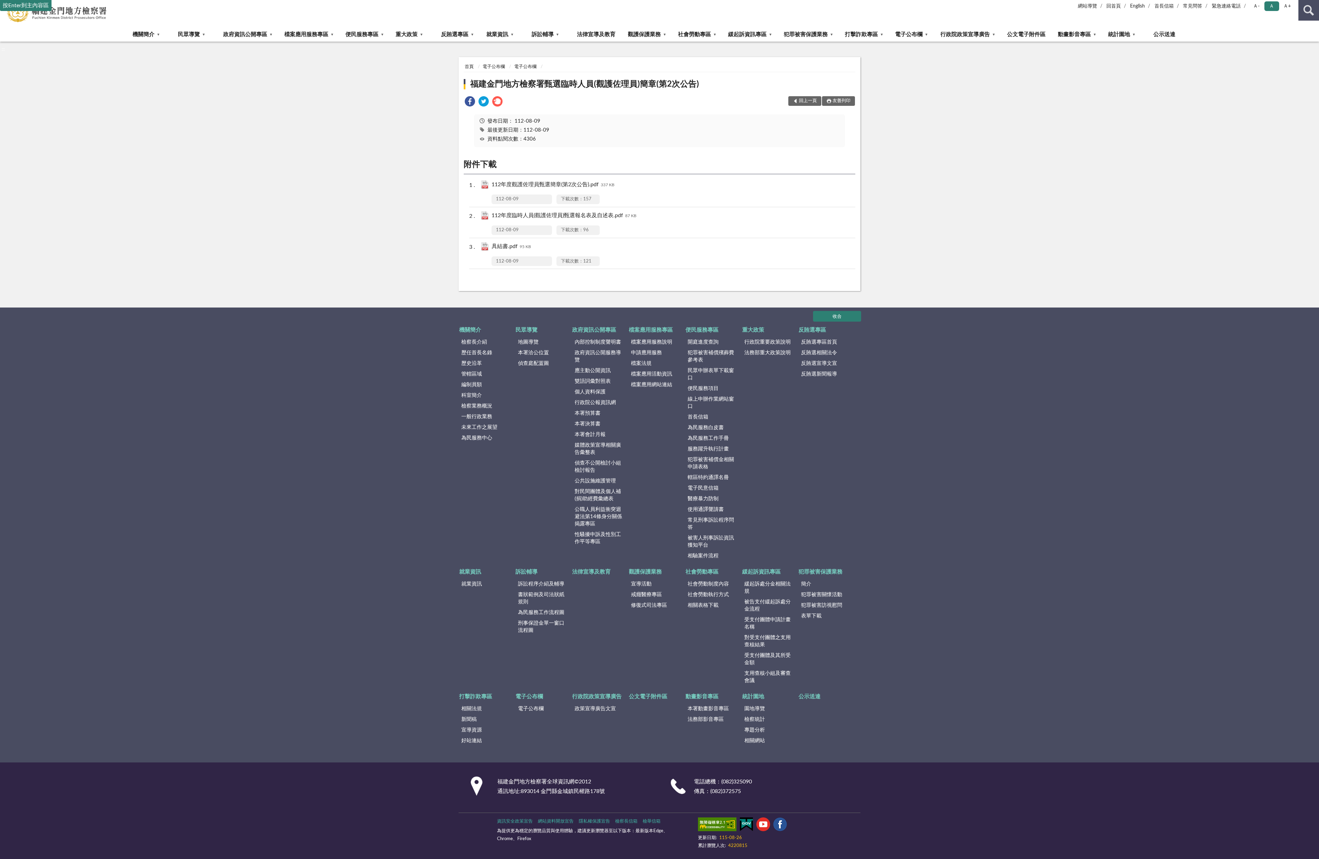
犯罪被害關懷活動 (821, 594)
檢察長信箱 (626, 821)
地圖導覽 (528, 342)
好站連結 (471, 740)
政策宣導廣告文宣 (595, 708)
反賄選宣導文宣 (819, 363)
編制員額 (471, 384)
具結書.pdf (511, 246)
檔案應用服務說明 (651, 342)
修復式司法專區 (649, 605)
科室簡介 (471, 395)
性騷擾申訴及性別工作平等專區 (598, 538)
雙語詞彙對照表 (593, 381)
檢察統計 (754, 719)
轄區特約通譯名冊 (708, 477)
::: (3, 49)
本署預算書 (587, 413)
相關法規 (471, 708)
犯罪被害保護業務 (806, 34)
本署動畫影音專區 (708, 708)
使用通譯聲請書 (706, 509)
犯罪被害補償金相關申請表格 (711, 463)
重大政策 (407, 34)
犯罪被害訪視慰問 (821, 605)
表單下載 (811, 615)
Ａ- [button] (1256, 6)
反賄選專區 (455, 34)
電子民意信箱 (703, 488)
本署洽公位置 (533, 352)
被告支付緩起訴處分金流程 (767, 605)
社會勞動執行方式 (708, 594)
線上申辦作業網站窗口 (711, 403)
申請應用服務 (646, 352)
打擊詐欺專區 (861, 34)
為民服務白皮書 (706, 427)
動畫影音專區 (1074, 34)
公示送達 (1164, 34)
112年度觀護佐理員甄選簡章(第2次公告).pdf (553, 184)
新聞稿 (469, 719)
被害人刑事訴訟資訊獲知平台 (711, 541)
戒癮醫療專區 (646, 594)
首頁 (469, 67)
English (1137, 6)
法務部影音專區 (706, 719)
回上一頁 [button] (808, 101)
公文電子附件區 (1026, 34)
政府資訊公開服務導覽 (598, 356)
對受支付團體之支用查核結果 (767, 641)
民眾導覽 (189, 34)
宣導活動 (641, 584)
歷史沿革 (471, 363)
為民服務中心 (476, 437)
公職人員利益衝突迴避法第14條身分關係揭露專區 (598, 516)
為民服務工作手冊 (708, 438)
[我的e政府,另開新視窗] (746, 825)
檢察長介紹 (474, 342)
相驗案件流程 (703, 555)
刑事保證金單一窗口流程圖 (541, 627)
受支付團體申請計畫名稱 (767, 623)
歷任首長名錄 (476, 352)
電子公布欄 (909, 34)
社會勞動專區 (694, 34)
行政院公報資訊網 (595, 402)
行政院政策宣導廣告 (965, 34)
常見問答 (1192, 6)
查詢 (1308, 10)
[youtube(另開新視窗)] (763, 825)
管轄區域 (471, 374)
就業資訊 (497, 34)
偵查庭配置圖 (533, 363)
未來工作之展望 (479, 427)
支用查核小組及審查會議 (767, 677)
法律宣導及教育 (596, 34)
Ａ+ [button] (1287, 6)
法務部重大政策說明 (767, 352)
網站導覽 (1087, 6)
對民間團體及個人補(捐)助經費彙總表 (598, 495)
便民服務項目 (703, 388)
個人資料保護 (590, 391)
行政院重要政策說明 (767, 342)
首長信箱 (1164, 6)
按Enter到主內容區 (26, 5)
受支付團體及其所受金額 (767, 659)
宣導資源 (471, 730)
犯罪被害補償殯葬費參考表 (711, 356)
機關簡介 (144, 34)
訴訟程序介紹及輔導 (541, 584)
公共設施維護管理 (595, 480)
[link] (470, 102)
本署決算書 (587, 423)
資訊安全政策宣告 (515, 821)
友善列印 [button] (841, 101)
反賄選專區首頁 (819, 342)
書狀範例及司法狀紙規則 (541, 598)
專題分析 (754, 730)
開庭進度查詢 (703, 342)
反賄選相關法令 (819, 352)
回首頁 (1113, 6)
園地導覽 (754, 708)
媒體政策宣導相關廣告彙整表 (598, 449)
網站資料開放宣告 (556, 821)
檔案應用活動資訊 (651, 374)
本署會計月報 (590, 434)
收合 (837, 316)
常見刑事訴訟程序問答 (711, 523)
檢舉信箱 (652, 821)
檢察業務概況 (476, 406)
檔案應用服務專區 (306, 34)
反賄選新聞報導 (819, 374)
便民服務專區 (362, 34)
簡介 (806, 584)
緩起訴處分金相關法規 (767, 587)
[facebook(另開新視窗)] (780, 825)
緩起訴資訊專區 (747, 34)
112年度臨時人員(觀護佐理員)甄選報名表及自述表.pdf (564, 215)
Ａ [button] (1271, 6)
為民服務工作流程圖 (541, 612)
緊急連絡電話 (1226, 6)
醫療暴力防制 (703, 498)
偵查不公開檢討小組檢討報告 (598, 466)
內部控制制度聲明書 (598, 342)
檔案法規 (641, 363)
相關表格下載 (703, 605)
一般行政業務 (476, 416)
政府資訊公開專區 (245, 34)
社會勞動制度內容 (708, 584)
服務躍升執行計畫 (708, 448)
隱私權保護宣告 (594, 821)
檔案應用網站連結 (651, 384)
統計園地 (1119, 34)
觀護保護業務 (644, 34)
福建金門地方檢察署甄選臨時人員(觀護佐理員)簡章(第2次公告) (584, 84)
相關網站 (754, 740)
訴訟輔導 (543, 34)
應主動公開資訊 (593, 370)
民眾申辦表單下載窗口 (711, 374)
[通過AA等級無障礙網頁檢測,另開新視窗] (717, 825)
